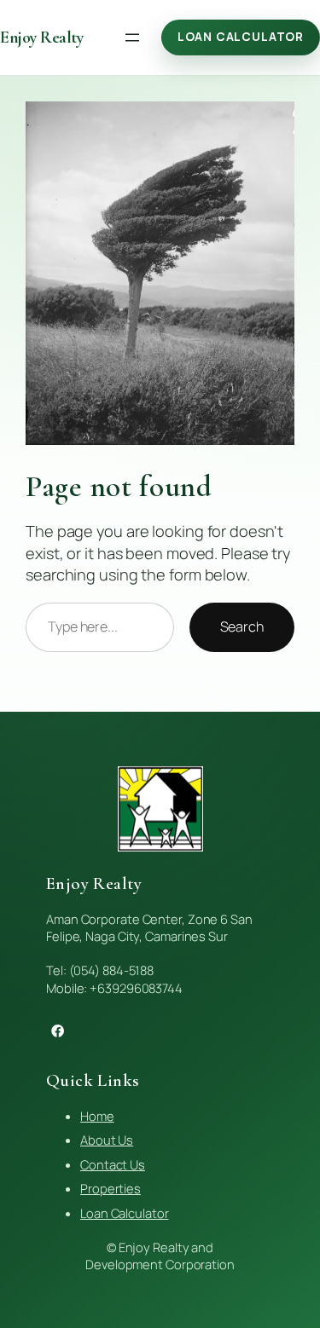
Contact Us (112, 1164)
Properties (110, 1188)
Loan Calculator (240, 36)
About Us (106, 1139)
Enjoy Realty (41, 37)
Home (97, 1115)
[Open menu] (132, 37)
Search (242, 626)
